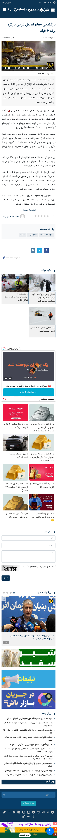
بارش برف (32, 234)
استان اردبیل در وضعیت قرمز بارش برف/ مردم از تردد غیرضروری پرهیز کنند (43, 298)
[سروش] (19, 812)
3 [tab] (7, 593)
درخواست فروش (28, 392)
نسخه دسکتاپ (28, 803)
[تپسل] (4, 348)
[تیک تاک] (4, 812)
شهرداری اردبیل (46, 234)
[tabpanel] (28, 621)
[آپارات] (38, 812)
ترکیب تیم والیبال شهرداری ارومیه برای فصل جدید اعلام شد (28, 775)
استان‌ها (32, 210)
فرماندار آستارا (22, 294)
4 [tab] (4, 593)
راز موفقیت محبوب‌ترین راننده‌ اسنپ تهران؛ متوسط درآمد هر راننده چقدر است (28, 724)
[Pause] (6, 378)
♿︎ (50, 831)
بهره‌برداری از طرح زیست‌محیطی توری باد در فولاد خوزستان (28, 770)
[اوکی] (33, 816)
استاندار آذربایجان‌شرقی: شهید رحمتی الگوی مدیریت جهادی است (28, 739)
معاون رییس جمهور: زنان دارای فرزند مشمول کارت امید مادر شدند (28, 765)
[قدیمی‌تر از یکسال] (42, 283)
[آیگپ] (28, 812)
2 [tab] (11, 593)
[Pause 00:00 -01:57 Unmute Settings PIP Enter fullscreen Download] (28, 56)
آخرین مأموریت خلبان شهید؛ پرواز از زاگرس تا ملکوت (31, 744)
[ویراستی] (14, 812)
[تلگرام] (53, 812)
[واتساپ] (24, 816)
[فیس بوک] (9, 812)
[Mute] (10, 378)
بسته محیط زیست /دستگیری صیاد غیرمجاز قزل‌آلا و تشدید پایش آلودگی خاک (28, 750)
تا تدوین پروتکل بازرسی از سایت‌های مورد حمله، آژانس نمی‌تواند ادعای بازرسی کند (32, 637)
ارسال (5, 578)
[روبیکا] (43, 812)
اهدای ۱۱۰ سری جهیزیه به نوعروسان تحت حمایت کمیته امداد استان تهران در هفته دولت (28, 757)
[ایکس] (48, 812)
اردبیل (24, 210)
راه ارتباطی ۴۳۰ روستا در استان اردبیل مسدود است (42, 329)
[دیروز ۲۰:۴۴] (28, 614)
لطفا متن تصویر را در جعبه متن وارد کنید (38, 566)
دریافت (44, 73)
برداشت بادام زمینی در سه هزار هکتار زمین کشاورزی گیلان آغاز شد (27, 731)
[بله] (33, 812)
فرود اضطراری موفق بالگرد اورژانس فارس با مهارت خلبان (29, 718)
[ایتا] (24, 812)
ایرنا (32, 10)
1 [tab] (14, 593)
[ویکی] (28, 816)
